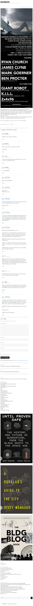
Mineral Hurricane (3, 387)
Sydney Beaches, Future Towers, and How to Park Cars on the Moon (11, 574)
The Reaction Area (3, 394)
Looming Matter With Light (5, 410)
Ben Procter (13, 113)
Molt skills (2, 589)
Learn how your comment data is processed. (20, 360)
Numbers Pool (3, 402)
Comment (3, 323)
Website (2, 348)
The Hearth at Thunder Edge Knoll (6, 573)
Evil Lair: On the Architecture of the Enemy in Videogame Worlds (15, 589)
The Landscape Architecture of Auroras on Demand (8, 384)
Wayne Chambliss (3, 588)
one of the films (6, 170)
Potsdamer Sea (3, 403)
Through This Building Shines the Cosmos (7, 401)
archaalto (6, 156)
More (26, 379)
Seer (1, 388)
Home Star (2, 408)
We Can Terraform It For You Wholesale (7, 569)
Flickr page (24, 120)
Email (2, 342)
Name (2, 337)
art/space (2, 579)
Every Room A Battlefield (4, 397)
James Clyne (3, 113)
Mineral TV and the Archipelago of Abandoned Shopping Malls (15, 583)
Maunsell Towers (5, 585)
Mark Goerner (7, 113)
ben (5, 270)
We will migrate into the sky (5, 570)
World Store (2, 399)
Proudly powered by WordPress (12, 604)
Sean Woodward (3, 584)
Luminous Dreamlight (4, 405)
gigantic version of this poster (18, 109)
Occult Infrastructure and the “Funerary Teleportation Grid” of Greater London (18, 584)
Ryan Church (29, 112)
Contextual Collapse (4, 383)
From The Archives (4, 566)
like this (25, 110)
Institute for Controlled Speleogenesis (6, 393)
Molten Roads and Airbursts (5, 407)
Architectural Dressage (4, 391)
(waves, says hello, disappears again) (6, 568)
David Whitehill (7, 177)
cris (5, 256)
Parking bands (3, 575)
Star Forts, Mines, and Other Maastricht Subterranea (8, 386)
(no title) (2, 409)
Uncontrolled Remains (4, 392)
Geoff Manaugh (3, 124)
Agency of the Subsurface (4, 395)
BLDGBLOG (5, 2)
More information (3, 109)
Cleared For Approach (4, 400)
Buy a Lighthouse (3, 578)
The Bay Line (3, 571)
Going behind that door (4, 577)
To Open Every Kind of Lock (5, 404)
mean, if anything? (9, 180)
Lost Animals (3, 396)
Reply (3, 139)
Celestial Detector (3, 385)
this (6, 192)
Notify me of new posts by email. (5, 354)
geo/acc (2, 389)
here (13, 312)
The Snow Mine (8, 591)
